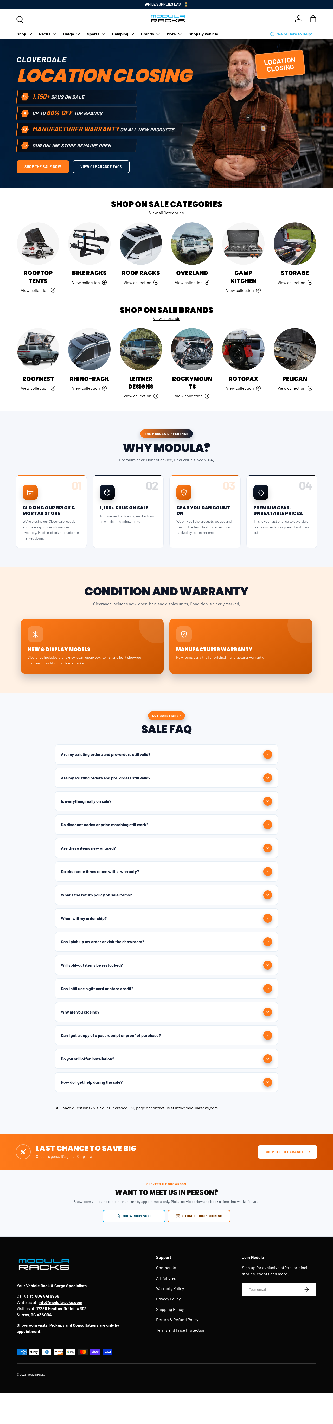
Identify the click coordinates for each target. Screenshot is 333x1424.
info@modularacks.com (196, 1107)
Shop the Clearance (284, 1152)
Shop (21, 33)
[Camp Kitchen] (243, 243)
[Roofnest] (38, 349)
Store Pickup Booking (202, 1216)
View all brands (166, 318)
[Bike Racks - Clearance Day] (89, 243)
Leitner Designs (140, 383)
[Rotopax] (243, 349)
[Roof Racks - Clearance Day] (141, 243)
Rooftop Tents (38, 277)
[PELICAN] (295, 349)
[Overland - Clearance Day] (192, 243)
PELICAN (295, 379)
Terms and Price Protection (181, 1329)
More (171, 33)
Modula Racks (36, 1374)
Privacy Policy (168, 1298)
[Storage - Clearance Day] (295, 243)
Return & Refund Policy (177, 1319)
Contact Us (166, 1267)
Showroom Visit (137, 1216)
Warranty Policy (170, 1288)
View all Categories (166, 212)
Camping (120, 33)
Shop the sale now (42, 166)
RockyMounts (192, 383)
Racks (44, 33)
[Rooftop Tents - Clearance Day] (38, 243)
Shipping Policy (170, 1309)
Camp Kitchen (243, 277)
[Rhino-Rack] (89, 349)
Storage (295, 273)
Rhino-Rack (89, 379)
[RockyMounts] (192, 349)
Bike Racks (89, 273)
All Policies (166, 1277)
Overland (192, 273)
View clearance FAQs (101, 166)
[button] (313, 18)
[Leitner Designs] (141, 349)
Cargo (68, 33)
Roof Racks (141, 273)
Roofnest (38, 379)
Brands (147, 33)
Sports (93, 33)
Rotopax (243, 379)
